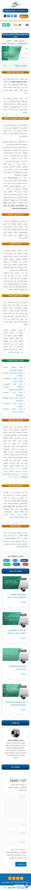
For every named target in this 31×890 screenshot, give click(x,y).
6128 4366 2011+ (22, 546)
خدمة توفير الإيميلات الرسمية (13, 385)
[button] (27, 25)
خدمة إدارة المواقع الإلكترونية (13, 393)
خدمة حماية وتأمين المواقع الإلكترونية (13, 399)
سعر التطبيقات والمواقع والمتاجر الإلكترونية (16, 703)
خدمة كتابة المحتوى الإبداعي (13, 405)
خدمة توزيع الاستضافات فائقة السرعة (13, 380)
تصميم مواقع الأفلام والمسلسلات (17, 667)
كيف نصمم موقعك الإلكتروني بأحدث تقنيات (16, 596)
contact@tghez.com (12, 538)
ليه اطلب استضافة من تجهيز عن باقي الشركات (16, 631)
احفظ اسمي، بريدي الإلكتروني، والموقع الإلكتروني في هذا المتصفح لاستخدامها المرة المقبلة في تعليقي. (15, 853)
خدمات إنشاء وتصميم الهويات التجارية (13, 410)
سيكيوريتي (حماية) (13, 188)
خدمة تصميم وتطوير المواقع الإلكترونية (13, 368)
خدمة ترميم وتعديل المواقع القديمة (13, 374)
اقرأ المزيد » (23, 602)
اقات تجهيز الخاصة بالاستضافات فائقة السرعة (15, 516)
